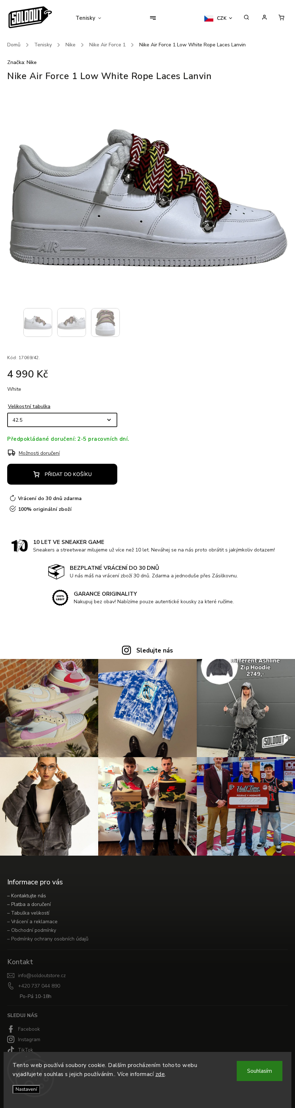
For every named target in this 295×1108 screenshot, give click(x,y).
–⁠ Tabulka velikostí (28, 913)
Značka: (22, 62)
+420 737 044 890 (39, 986)
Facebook (29, 1029)
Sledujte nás (154, 650)
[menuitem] (93, 18)
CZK (222, 18)
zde (160, 1074)
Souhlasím (259, 1071)
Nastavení (26, 1089)
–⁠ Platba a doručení (29, 904)
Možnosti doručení (39, 453)
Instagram (29, 1039)
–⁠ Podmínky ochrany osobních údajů (47, 938)
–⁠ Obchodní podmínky (31, 930)
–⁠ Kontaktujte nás (26, 895)
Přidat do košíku (68, 474)
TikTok (25, 1050)
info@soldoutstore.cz (42, 975)
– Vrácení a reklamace (32, 921)
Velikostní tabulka (29, 406)
